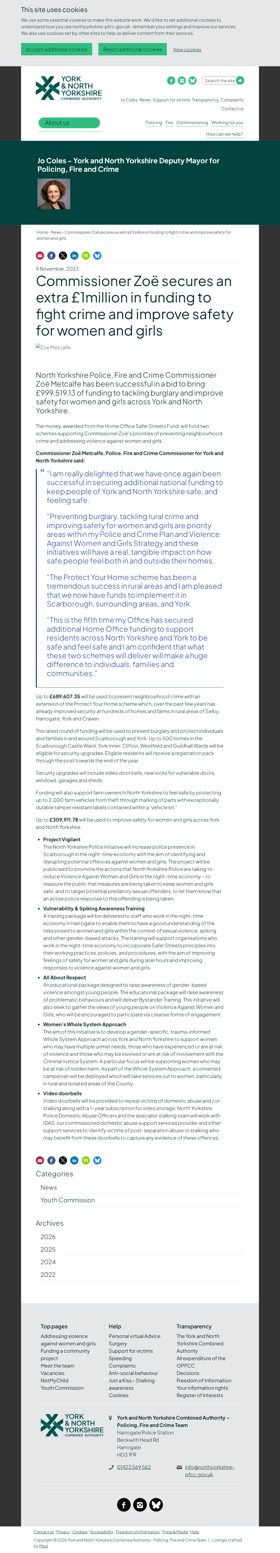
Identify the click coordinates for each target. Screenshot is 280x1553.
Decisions (188, 1373)
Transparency (205, 99)
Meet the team (57, 1365)
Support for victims (171, 99)
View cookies (187, 49)
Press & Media (175, 1531)
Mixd (43, 1545)
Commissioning (192, 122)
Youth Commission (67, 1200)
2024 (48, 1262)
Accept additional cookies (56, 49)
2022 (48, 1274)
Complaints (232, 99)
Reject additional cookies (132, 49)
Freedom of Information (204, 1380)
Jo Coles (129, 99)
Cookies (119, 1395)
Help (194, 1531)
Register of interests (200, 1395)
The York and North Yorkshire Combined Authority (200, 1343)
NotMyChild (54, 1380)
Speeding (120, 1358)
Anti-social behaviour (133, 1373)
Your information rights (202, 1388)
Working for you (227, 122)
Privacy (63, 1531)
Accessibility (101, 1531)
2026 (48, 1236)
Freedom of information (138, 1531)
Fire (169, 122)
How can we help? (224, 133)
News (145, 99)
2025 (48, 1249)
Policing (153, 122)
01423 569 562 (134, 1467)
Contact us (232, 108)
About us (57, 122)
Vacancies (53, 1373)
